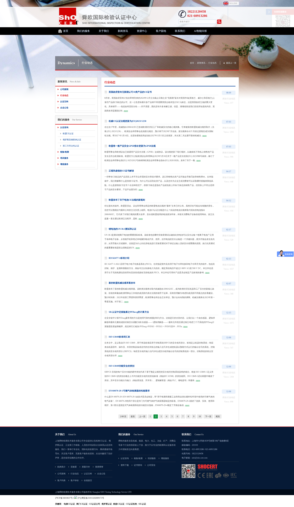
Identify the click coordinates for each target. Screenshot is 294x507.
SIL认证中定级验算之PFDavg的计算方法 (129, 312)
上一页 (142, 416)
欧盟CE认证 (68, 133)
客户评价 (75, 480)
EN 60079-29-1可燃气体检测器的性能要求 (129, 390)
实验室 (74, 467)
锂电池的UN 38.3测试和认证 (122, 229)
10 (200, 416)
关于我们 (104, 31)
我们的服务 (83, 31)
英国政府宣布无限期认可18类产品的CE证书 (130, 92)
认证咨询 (64, 127)
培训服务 (64, 158)
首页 (65, 31)
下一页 (208, 416)
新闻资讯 (123, 31)
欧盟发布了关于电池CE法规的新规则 (127, 200)
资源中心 (142, 31)
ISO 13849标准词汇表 (119, 337)
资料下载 (125, 465)
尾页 (218, 416)
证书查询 (138, 465)
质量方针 (86, 467)
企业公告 (64, 108)
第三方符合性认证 (71, 146)
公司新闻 (64, 89)
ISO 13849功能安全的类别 (121, 366)
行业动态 (212, 63)
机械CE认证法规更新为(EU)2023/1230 (127, 121)
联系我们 (180, 31)
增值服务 (64, 164)
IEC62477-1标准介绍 (119, 258)
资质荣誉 (99, 467)
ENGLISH (232, 3)
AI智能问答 (200, 31)
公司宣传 (151, 465)
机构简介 (61, 467)
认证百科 (64, 101)
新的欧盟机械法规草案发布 (122, 283)
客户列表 (61, 480)
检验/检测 (64, 152)
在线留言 (88, 480)
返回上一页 (231, 63)
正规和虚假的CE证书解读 (121, 170)
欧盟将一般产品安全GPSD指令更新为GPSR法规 (132, 146)
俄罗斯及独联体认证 (72, 139)
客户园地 (161, 31)
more (126, 111)
